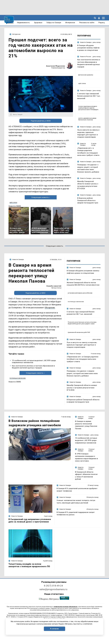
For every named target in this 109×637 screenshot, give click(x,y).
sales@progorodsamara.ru (53, 589)
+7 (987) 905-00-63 (69, 615)
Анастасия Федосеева (55, 66)
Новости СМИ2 (15, 206)
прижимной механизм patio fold (79, 332)
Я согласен (54, 629)
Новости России (85, 56)
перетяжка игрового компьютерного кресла (87, 107)
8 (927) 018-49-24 (53, 585)
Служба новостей (53, 286)
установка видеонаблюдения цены (82, 323)
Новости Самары (86, 42)
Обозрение (50, 307)
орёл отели (13, 202)
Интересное (16, 34)
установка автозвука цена (77, 293)
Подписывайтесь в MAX (41, 121)
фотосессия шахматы (85, 75)
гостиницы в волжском (18, 378)
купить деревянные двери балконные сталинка (87, 119)
